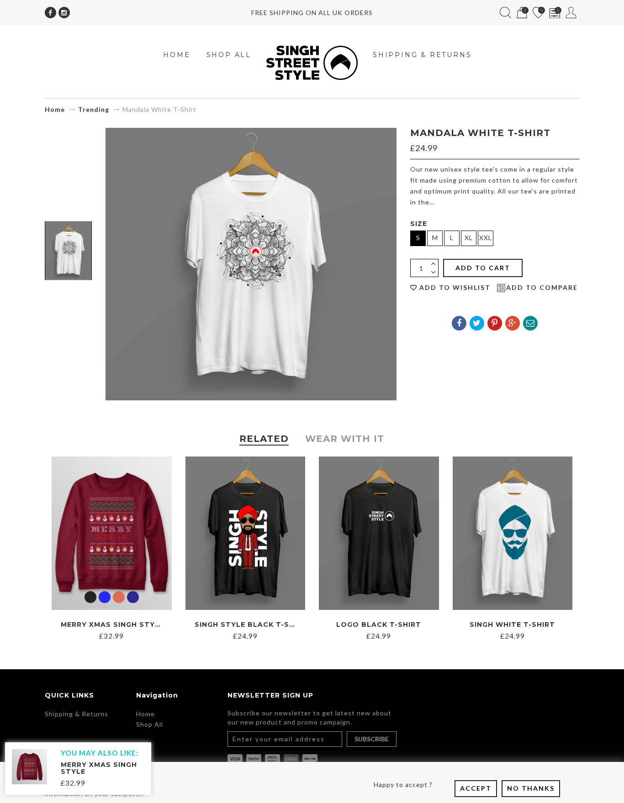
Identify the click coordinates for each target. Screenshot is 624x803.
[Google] (512, 323)
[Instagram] (64, 12)
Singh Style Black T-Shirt (251, 624)
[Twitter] (477, 323)
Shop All (149, 724)
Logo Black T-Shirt (378, 624)
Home (55, 109)
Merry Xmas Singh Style (112, 624)
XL (469, 237)
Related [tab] (264, 438)
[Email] (530, 323)
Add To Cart (482, 268)
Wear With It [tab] (344, 438)
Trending (93, 109)
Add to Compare (542, 287)
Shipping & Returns (76, 714)
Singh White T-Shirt (512, 624)
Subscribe (371, 739)
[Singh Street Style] (312, 62)
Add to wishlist (455, 287)
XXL (485, 237)
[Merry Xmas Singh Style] (29, 766)
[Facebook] (50, 12)
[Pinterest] (494, 323)
